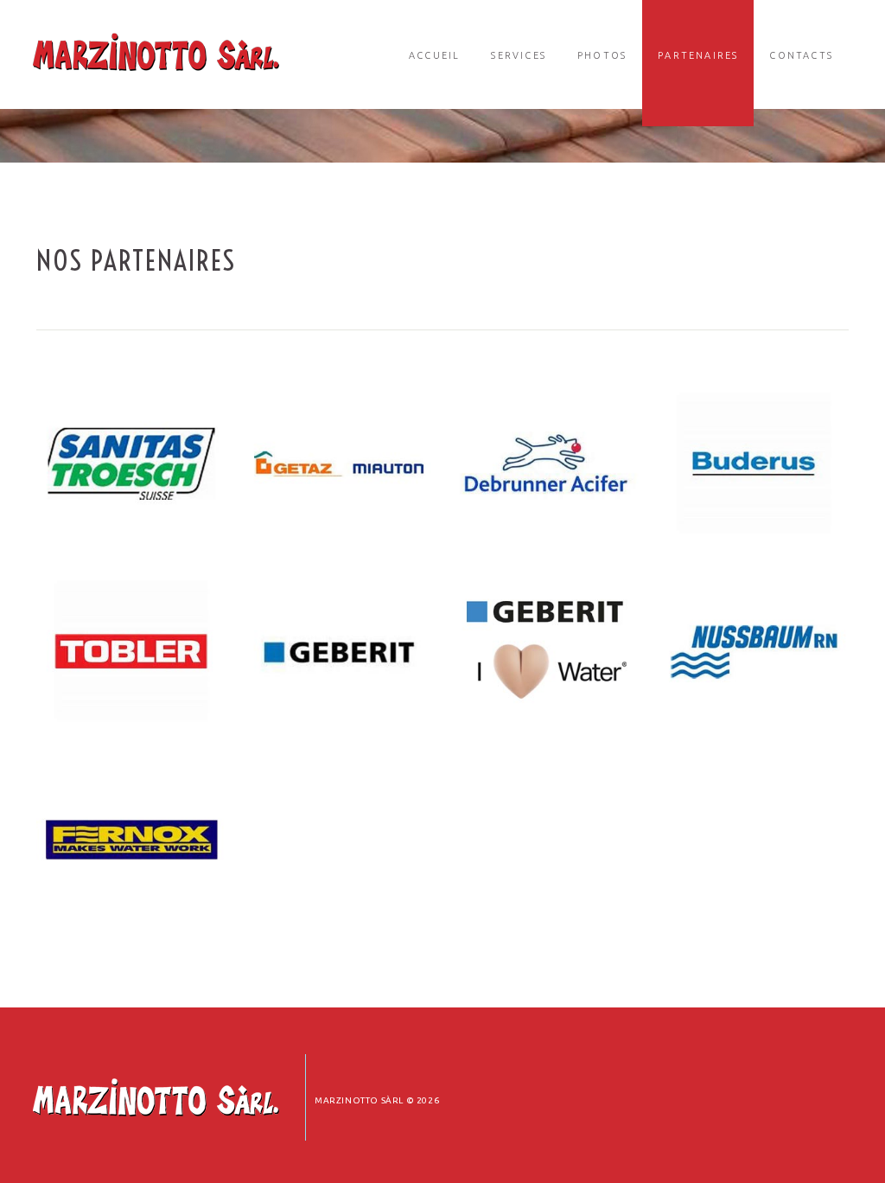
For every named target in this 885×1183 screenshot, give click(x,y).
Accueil (434, 55)
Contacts (801, 55)
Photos (602, 55)
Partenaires (698, 55)
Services (518, 55)
